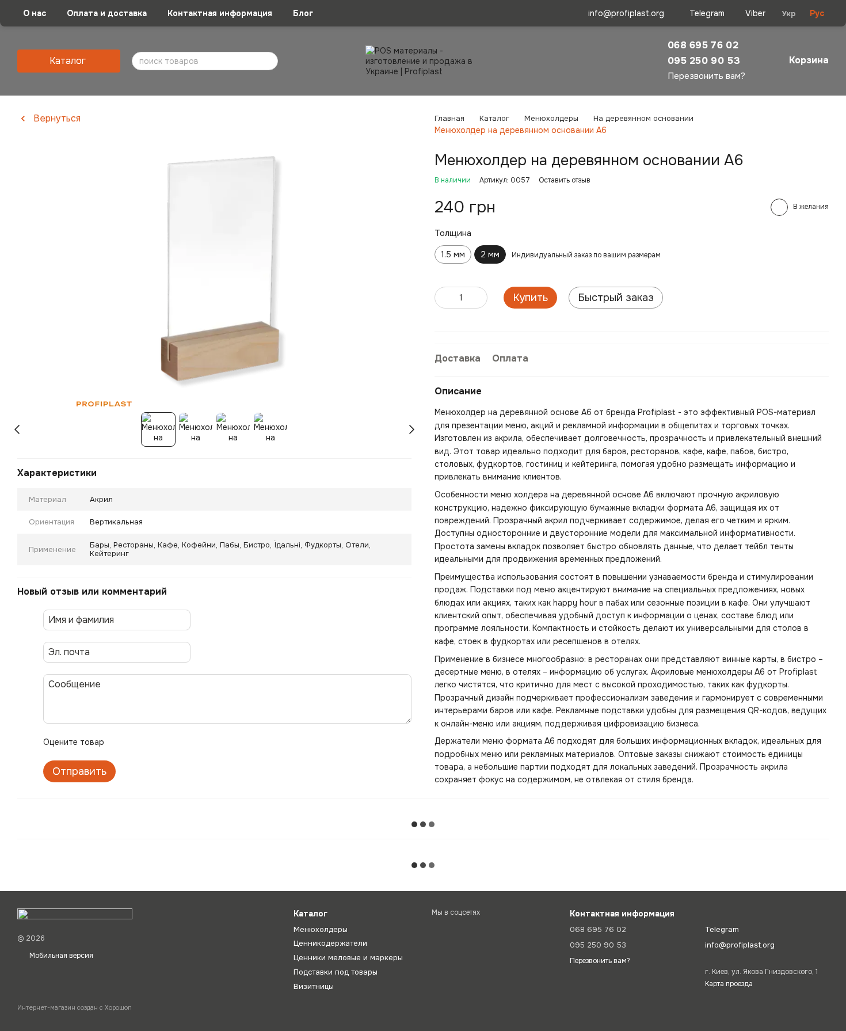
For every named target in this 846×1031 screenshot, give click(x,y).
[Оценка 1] (123, 742)
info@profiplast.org (626, 13)
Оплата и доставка (107, 13)
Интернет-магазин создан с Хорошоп (74, 1007)
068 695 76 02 (703, 45)
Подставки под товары (336, 972)
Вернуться (57, 118)
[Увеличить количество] (479, 297)
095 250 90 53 (704, 61)
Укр (789, 13)
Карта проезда (729, 983)
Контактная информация (219, 13)
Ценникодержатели (330, 943)
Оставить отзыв (564, 180)
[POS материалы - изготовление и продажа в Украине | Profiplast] (74, 913)
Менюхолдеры (321, 929)
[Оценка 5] (197, 742)
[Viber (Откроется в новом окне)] (748, 13)
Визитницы (314, 986)
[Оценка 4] (178, 742)
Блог (303, 13)
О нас (34, 13)
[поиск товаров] (263, 61)
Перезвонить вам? (706, 76)
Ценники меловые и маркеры (348, 957)
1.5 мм (453, 254)
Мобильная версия (60, 955)
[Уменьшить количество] (443, 297)
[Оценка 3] (160, 742)
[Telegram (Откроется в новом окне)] (700, 13)
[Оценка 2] (141, 742)
